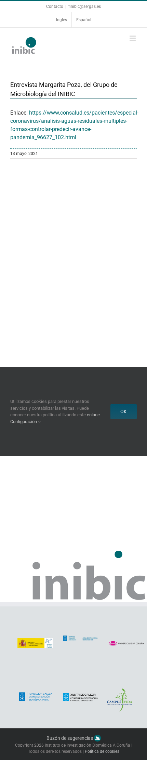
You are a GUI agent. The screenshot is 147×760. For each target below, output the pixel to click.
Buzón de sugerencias (70, 738)
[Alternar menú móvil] (133, 38)
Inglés (61, 19)
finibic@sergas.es (84, 6)
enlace (93, 414)
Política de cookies (102, 751)
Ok (123, 411)
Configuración (24, 421)
